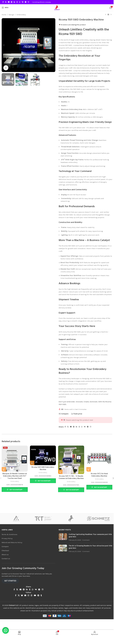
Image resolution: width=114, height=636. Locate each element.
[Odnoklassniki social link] (17, 2)
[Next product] (109, 14)
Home (4, 15)
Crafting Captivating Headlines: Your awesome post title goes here (87, 543)
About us (5, 562)
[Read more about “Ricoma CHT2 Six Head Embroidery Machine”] (87, 475)
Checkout (5, 558)
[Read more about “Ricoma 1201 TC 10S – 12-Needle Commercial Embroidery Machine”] (59, 477)
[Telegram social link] (25, 2)
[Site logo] (56, 7)
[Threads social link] (31, 603)
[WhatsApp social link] (19, 2)
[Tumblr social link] (41, 603)
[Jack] (98, 526)
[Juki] (71, 526)
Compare (5, 554)
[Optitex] (43, 526)
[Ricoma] (15, 526)
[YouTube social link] (34, 603)
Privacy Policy (7, 546)
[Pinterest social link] (11, 2)
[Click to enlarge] (5, 67)
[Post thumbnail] (62, 545)
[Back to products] (106, 14)
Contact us (6, 566)
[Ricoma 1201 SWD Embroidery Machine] (42, 461)
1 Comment (85, 548)
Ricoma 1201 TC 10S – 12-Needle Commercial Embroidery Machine (70, 483)
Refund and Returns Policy (12, 550)
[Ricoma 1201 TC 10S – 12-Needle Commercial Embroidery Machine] (70, 466)
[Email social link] (8, 2)
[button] (4, 44)
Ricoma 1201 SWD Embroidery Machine (42, 474)
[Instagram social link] (28, 603)
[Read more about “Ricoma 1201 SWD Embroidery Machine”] (32, 468)
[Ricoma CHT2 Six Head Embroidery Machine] (98, 464)
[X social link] (5, 2)
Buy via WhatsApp (15, 495)
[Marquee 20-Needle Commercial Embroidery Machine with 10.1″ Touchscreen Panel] (14, 464)
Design (11, 15)
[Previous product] (104, 14)
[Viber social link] (28, 2)
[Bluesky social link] (21, 603)
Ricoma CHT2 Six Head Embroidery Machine (97, 480)
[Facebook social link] (3, 2)
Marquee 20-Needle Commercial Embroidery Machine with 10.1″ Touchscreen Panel (14, 481)
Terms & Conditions (9, 542)
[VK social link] (22, 2)
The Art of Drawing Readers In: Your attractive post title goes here (88, 554)
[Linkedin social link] (14, 2)
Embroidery (21, 15)
